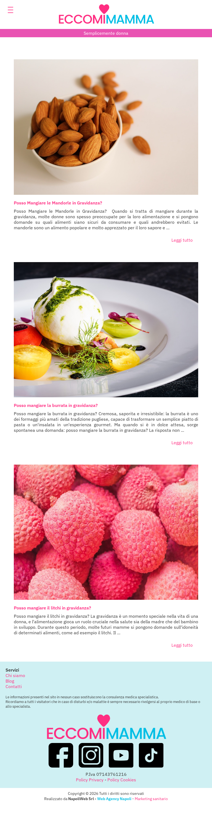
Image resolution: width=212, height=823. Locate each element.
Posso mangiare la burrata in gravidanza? (56, 405)
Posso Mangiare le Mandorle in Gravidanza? (58, 203)
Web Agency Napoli (114, 798)
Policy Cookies (121, 779)
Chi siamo (15, 675)
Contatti (14, 686)
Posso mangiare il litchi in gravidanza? (52, 608)
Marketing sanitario (151, 798)
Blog (10, 681)
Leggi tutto (182, 240)
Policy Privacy (90, 779)
